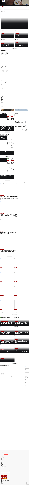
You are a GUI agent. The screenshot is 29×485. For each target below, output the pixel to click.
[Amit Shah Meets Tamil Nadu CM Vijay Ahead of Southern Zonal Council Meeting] (7, 276)
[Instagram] (4, 479)
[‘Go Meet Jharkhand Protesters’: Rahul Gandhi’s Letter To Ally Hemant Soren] (7, 304)
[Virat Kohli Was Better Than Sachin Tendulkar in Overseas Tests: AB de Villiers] (27, 126)
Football (6, 52)
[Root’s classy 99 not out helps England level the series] (27, 383)
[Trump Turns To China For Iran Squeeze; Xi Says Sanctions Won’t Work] (27, 130)
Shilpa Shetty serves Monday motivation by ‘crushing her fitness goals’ (21, 341)
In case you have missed (4, 365)
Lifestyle (2, 340)
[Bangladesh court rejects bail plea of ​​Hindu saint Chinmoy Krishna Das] (13, 115)
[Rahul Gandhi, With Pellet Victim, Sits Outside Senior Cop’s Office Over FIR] (7, 262)
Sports (16, 267)
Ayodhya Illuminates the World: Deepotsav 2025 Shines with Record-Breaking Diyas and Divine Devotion (21, 323)
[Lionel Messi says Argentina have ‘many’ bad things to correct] (27, 370)
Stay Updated (2, 257)
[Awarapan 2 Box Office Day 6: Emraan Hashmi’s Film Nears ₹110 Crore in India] (9, 189)
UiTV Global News (3, 113)
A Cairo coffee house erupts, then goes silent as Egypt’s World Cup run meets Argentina (11, 366)
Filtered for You (10, 365)
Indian (16, 42)
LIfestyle (1, 315)
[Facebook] (3, 479)
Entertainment (2, 195)
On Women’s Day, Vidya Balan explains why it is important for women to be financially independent (21, 350)
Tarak (1, 64)
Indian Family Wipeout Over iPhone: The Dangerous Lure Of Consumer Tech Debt (21, 44)
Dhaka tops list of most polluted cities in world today (8, 119)
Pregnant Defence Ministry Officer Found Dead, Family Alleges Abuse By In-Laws (7, 36)
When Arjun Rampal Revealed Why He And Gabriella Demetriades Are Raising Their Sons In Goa (21, 36)
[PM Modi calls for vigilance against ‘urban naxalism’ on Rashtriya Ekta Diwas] (9, 159)
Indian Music (1, 295)
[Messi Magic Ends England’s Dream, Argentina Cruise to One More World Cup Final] (27, 380)
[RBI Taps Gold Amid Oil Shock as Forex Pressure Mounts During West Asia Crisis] (27, 387)
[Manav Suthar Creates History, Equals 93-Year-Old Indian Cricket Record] (21, 262)
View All (7, 113)
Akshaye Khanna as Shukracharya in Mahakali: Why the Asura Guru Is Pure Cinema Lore (10, 9)
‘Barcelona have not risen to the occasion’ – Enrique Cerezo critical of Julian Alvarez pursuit (6, 58)
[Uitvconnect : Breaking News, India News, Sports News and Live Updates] (3, 6)
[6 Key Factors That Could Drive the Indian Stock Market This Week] (12, 137)
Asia (8, 116)
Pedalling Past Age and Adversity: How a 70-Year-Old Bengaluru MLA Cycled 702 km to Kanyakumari (7, 323)
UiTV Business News (3, 134)
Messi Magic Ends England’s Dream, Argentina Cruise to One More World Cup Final (10, 379)
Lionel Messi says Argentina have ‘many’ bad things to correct (7, 369)
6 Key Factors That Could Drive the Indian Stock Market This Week (12, 142)
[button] (1, 6)
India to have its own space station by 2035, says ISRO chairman (6, 75)
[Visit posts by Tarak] (1, 137)
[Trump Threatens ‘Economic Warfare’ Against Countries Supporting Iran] (21, 276)
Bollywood (2, 52)
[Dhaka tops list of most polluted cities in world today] (9, 115)
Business (12, 160)
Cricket (3, 21)
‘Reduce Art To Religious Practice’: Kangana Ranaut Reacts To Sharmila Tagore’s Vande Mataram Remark (18, 122)
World (15, 281)
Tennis (15, 295)
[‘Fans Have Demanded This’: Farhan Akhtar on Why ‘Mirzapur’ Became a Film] (9, 225)
